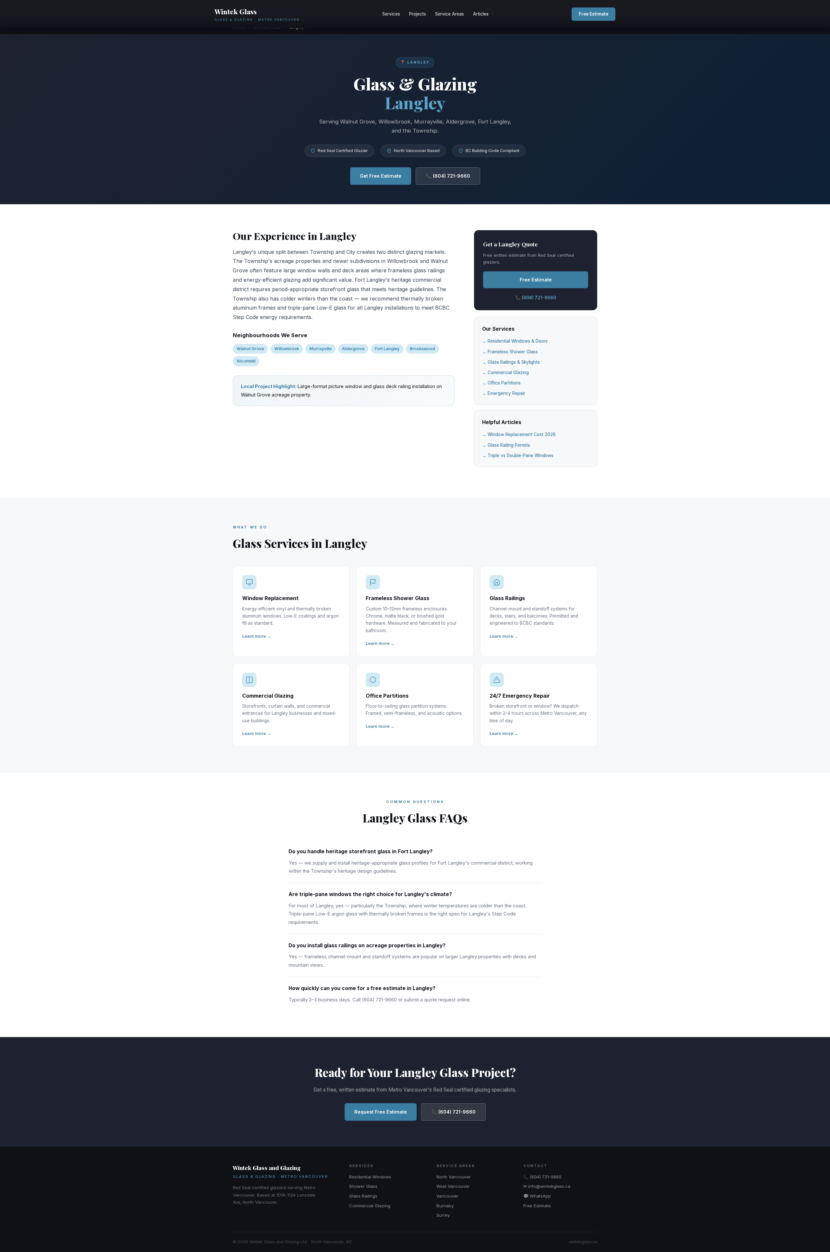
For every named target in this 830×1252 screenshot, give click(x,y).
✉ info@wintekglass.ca (546, 1186)
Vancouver (447, 1196)
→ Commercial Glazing (505, 372)
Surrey (443, 1215)
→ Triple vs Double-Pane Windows (517, 455)
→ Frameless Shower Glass (510, 351)
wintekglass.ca (583, 1241)
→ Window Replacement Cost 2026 (519, 434)
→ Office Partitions (501, 382)
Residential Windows (370, 1176)
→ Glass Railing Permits (506, 445)
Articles (481, 14)
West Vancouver (453, 1186)
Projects (417, 14)
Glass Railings (363, 1196)
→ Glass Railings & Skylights (511, 362)
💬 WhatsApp (537, 1196)
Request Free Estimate (380, 1112)
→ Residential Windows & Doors (515, 341)
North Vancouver (453, 1176)
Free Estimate (593, 14)
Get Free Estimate (380, 176)
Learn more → (256, 636)
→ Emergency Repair (503, 393)
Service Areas (449, 14)
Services (391, 14)
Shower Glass (363, 1186)
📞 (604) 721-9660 (448, 176)
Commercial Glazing (369, 1205)
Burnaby (445, 1205)
